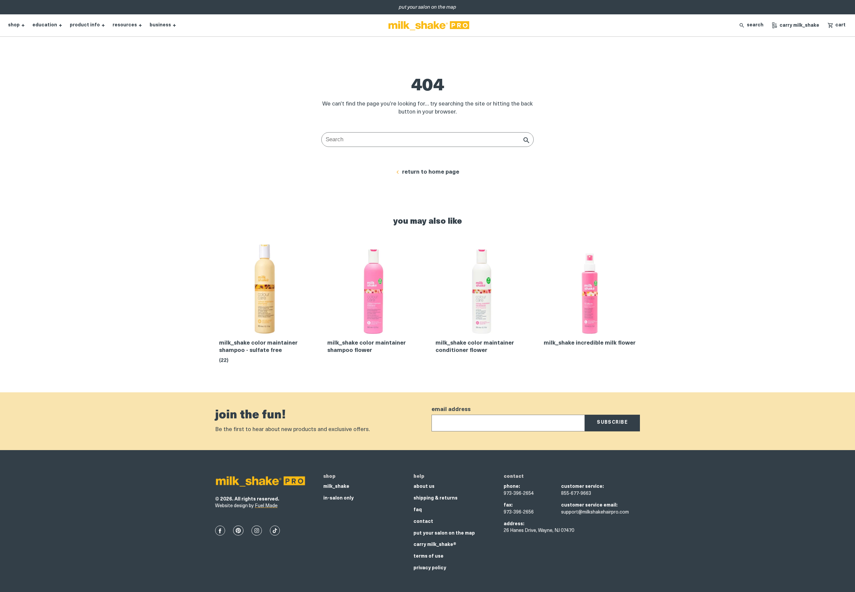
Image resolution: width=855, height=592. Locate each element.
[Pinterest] (238, 531)
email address (451, 409)
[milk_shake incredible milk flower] (590, 291)
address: (514, 524)
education (44, 25)
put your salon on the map (444, 533)
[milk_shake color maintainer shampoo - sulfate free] (265, 291)
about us (424, 486)
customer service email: (589, 505)
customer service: (582, 486)
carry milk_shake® (434, 544)
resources (125, 25)
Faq (417, 510)
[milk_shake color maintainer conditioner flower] (482, 291)
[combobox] (427, 139)
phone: (512, 486)
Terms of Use (428, 556)
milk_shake (336, 486)
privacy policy (429, 568)
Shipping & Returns (435, 498)
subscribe (612, 422)
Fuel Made (266, 506)
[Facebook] (220, 531)
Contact (423, 521)
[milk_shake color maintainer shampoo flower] (373, 291)
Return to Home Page (430, 172)
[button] (836, 25)
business (160, 25)
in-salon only (338, 498)
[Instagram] (256, 531)
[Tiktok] (275, 531)
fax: (508, 505)
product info (85, 25)
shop (14, 25)
